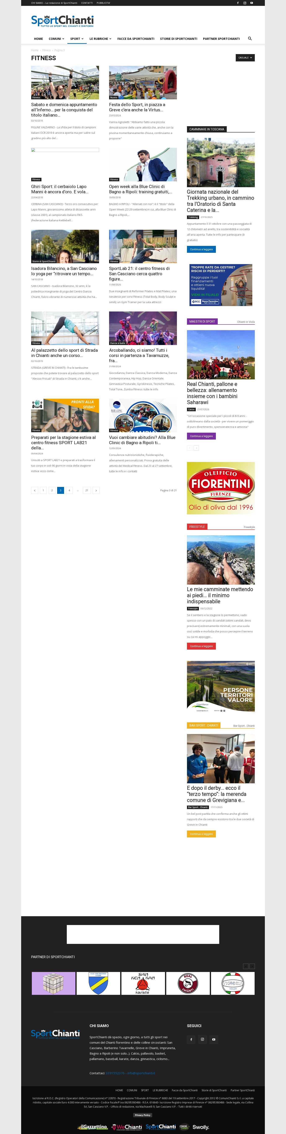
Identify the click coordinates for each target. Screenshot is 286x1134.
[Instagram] (245, 3)
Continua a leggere (201, 249)
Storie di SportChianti (178, 39)
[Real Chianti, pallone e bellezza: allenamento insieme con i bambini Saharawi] (221, 354)
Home (35, 50)
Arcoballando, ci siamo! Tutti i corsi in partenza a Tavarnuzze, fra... (139, 355)
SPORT (75, 39)
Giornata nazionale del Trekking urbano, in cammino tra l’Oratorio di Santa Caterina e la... (220, 201)
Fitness (47, 50)
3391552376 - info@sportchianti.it (130, 1073)
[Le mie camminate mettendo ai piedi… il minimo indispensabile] (221, 560)
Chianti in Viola (246, 321)
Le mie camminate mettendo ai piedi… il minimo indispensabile (220, 595)
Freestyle (249, 527)
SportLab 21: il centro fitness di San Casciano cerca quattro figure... (139, 274)
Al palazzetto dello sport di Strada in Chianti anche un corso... (64, 353)
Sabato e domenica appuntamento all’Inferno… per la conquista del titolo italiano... (64, 110)
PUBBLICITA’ (103, 2)
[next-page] (96, 490)
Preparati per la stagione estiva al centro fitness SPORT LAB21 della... (63, 442)
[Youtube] (252, 3)
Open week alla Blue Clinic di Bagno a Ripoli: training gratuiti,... (140, 189)
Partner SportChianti (221, 39)
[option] (53, 985)
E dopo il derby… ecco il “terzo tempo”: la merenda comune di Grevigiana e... (216, 794)
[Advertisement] (178, 21)
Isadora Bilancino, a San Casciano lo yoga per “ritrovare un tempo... (64, 271)
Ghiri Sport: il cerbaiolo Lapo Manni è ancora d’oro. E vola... (60, 189)
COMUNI (55, 39)
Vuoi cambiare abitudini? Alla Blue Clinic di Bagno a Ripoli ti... (142, 440)
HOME (38, 39)
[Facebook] (238, 3)
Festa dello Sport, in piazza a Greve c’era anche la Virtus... (137, 107)
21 (86, 490)
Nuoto (113, 97)
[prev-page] (34, 490)
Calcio (191, 409)
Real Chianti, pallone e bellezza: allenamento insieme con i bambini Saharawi (212, 393)
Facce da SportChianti (135, 39)
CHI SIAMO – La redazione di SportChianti (54, 2)
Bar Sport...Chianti (244, 725)
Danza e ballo (117, 343)
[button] (250, 39)
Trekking (193, 217)
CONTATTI (87, 2)
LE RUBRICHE (99, 39)
